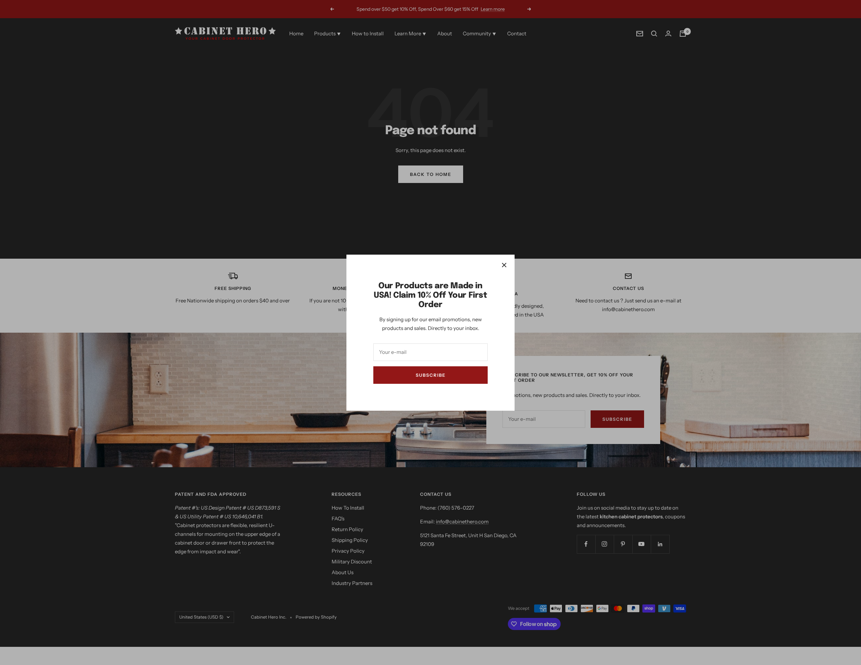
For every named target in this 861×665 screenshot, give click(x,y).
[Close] (504, 265)
